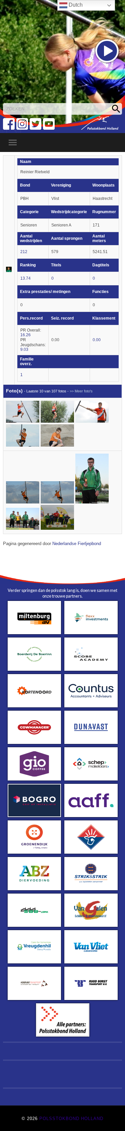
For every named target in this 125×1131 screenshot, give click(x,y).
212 (23, 251)
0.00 (97, 340)
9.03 (24, 349)
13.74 (25, 278)
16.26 (25, 335)
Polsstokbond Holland (71, 1118)
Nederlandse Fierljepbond (76, 543)
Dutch (75, 5)
